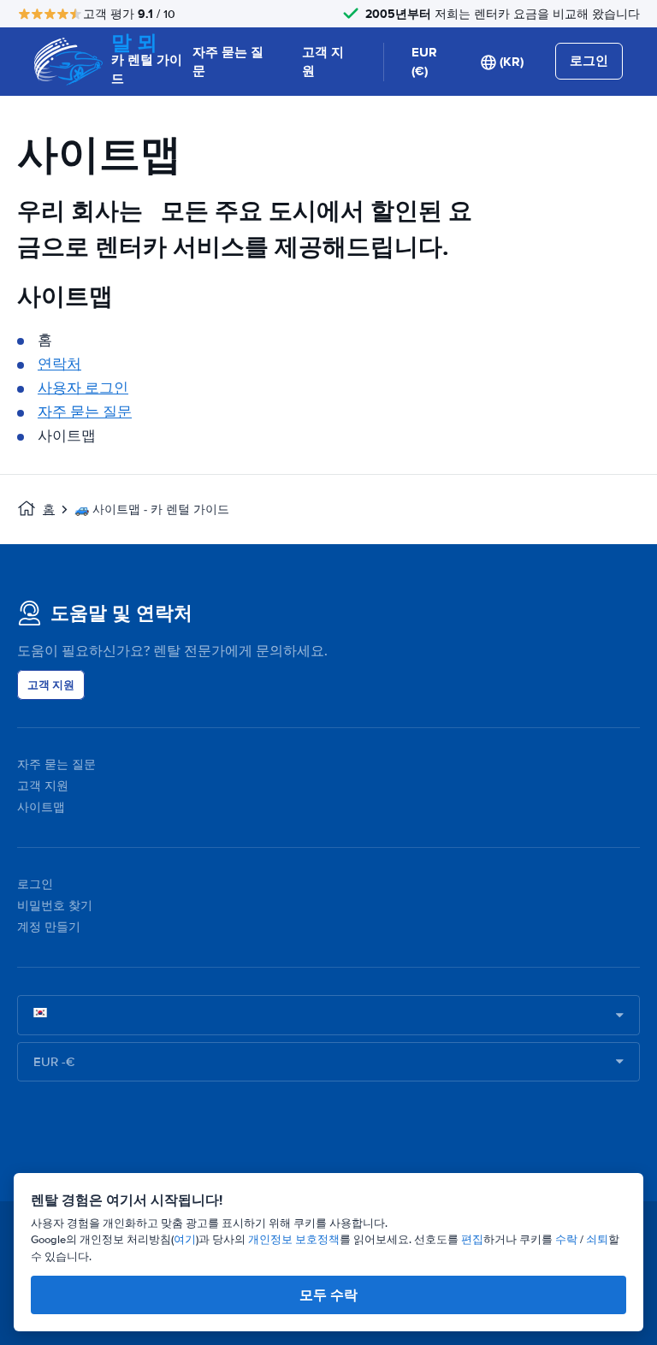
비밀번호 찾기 (54, 905)
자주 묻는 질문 (227, 62)
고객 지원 (323, 62)
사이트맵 (41, 807)
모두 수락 (328, 1295)
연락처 (59, 364)
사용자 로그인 (83, 388)
